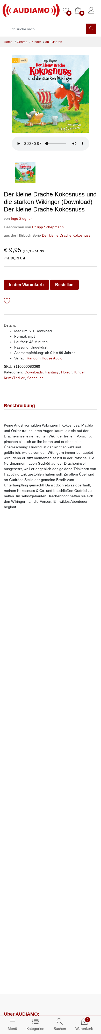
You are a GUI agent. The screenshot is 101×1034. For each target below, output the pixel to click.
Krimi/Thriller (14, 378)
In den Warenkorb (26, 284)
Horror (66, 372)
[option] (50, 94)
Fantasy (52, 372)
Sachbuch (35, 378)
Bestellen (64, 284)
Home (8, 42)
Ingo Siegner (21, 218)
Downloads (34, 372)
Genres (22, 42)
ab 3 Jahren (53, 42)
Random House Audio (44, 358)
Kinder (36, 42)
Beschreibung (19, 405)
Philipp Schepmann (48, 227)
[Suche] (91, 29)
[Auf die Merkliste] (7, 301)
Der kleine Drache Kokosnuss (66, 235)
